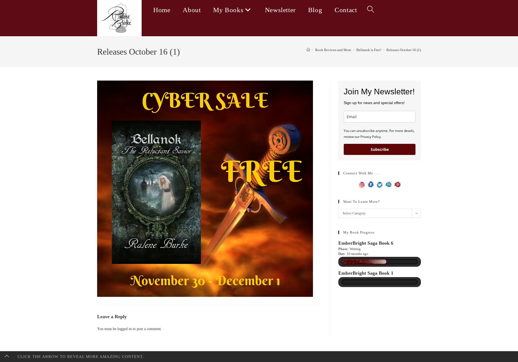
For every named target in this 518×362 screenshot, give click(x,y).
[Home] (308, 50)
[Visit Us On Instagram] (361, 184)
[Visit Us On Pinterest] (397, 184)
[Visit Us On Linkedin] (388, 184)
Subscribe (380, 149)
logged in (124, 329)
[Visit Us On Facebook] (370, 184)
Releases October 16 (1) (403, 50)
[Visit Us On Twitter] (379, 184)
